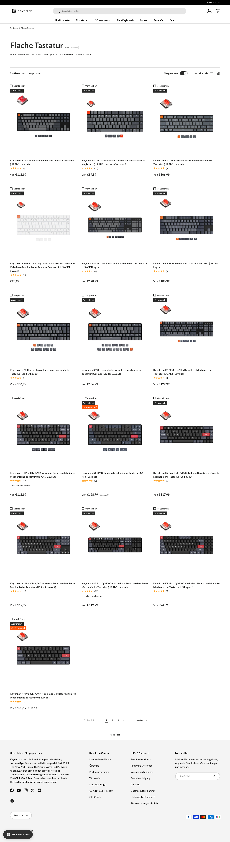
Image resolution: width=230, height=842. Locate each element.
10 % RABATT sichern (101, 790)
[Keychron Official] (11, 801)
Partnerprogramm (99, 771)
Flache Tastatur (27, 28)
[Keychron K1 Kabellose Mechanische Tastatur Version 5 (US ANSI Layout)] (43, 122)
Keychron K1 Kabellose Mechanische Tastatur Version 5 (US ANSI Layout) (42, 162)
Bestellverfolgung (140, 778)
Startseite (14, 28)
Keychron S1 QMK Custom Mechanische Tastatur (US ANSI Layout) (112, 474)
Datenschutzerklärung (143, 790)
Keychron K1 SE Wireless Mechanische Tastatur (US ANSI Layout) (186, 265)
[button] (218, 11)
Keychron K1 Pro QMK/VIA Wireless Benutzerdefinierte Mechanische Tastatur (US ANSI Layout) (42, 585)
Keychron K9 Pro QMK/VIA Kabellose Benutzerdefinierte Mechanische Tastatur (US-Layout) (43, 695)
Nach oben (115, 734)
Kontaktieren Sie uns (100, 759)
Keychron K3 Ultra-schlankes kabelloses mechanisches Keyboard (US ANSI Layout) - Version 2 (113, 162)
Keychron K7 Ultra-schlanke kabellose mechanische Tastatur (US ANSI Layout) (183, 162)
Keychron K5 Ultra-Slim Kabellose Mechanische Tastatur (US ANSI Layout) (114, 265)
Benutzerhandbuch (141, 759)
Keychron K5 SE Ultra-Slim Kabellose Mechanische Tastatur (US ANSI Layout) (182, 371)
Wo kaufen (95, 778)
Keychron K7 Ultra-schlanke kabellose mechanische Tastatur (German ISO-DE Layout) (111, 371)
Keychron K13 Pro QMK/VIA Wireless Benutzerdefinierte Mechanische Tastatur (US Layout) (186, 585)
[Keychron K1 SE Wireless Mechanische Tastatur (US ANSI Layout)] (186, 225)
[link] (89, 720)
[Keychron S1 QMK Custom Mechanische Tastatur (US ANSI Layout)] (115, 434)
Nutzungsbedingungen (143, 796)
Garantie (135, 784)
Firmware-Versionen (141, 765)
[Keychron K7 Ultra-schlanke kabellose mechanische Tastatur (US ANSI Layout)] (186, 122)
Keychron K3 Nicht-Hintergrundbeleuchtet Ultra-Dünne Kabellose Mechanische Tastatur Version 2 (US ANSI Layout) (42, 267)
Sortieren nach (18, 73)
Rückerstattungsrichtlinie (144, 803)
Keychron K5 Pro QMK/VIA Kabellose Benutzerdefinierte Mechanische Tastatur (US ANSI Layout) (115, 585)
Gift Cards (95, 796)
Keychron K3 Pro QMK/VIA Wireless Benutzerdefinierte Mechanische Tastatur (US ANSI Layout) (42, 474)
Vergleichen (171, 73)
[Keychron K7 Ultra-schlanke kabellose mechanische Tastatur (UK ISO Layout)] (43, 331)
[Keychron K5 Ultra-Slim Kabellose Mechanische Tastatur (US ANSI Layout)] (115, 225)
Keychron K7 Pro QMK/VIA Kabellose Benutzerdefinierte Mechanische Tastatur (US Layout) (186, 474)
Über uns (94, 765)
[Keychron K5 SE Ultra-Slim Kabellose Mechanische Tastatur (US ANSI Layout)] (186, 331)
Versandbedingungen (142, 771)
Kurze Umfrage (97, 784)
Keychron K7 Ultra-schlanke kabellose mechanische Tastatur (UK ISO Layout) (40, 371)
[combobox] (119, 11)
